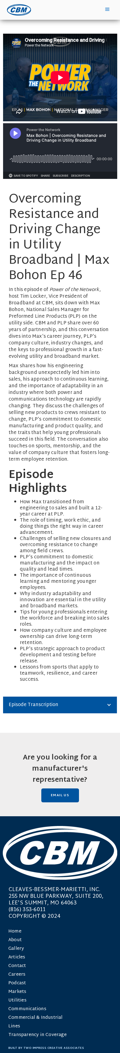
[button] (107, 9)
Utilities (17, 1001)
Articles (16, 957)
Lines (14, 1026)
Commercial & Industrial (35, 1018)
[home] (17, 10)
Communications (27, 1009)
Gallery (16, 949)
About (15, 940)
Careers (16, 975)
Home (14, 932)
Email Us (60, 795)
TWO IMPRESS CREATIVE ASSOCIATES (53, 1048)
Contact (17, 966)
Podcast (17, 983)
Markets (17, 992)
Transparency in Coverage (37, 1035)
